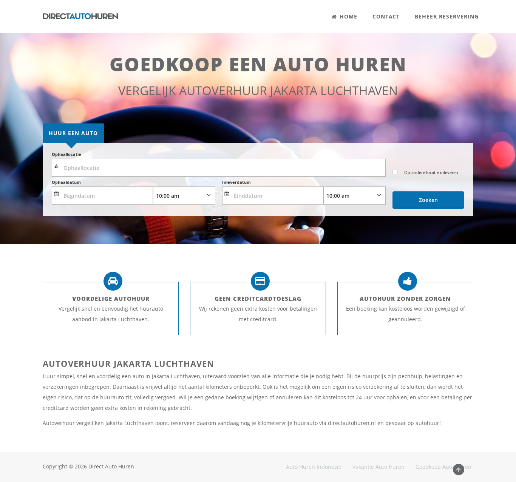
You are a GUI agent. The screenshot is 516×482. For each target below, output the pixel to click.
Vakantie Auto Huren (378, 466)
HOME (347, 16)
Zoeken (428, 199)
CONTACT (386, 16)
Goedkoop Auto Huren (443, 466)
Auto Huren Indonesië (313, 466)
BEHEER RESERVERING (447, 16)
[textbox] (219, 168)
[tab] (73, 133)
